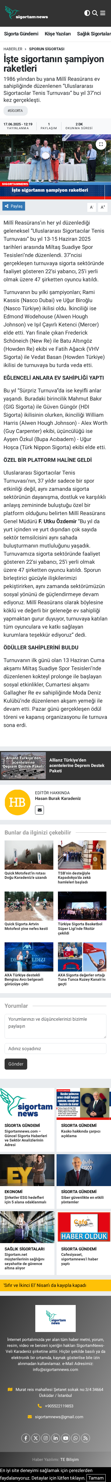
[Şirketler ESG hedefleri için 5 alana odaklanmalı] (27, 1170)
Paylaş (17, 206)
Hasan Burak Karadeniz (58, 798)
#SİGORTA (15, 111)
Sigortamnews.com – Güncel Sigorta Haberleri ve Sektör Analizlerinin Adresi (26, 1138)
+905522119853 (59, 1406)
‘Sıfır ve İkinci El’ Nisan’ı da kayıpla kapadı (45, 1285)
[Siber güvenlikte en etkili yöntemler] (84, 1170)
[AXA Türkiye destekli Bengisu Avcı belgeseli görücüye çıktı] (29, 956)
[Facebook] (25, 1438)
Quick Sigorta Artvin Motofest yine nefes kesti (26, 926)
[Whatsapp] (75, 1438)
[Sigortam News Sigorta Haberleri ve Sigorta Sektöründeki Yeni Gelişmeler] (27, 13)
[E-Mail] (39, 810)
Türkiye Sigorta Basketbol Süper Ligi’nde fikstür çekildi (80, 928)
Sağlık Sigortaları (24, 1249)
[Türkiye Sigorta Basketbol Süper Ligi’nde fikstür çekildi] (82, 905)
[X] (35, 1438)
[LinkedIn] (55, 1438)
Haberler (13, 49)
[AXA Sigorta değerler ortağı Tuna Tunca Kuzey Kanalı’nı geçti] (82, 956)
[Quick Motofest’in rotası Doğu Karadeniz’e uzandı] (29, 854)
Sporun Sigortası (46, 49)
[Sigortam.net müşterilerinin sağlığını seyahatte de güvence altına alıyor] (27, 1227)
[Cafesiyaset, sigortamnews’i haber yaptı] (84, 1227)
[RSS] (85, 1438)
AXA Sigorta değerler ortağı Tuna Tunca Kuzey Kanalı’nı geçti (82, 979)
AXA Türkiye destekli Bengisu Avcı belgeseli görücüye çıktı (24, 979)
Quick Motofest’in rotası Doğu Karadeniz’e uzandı (26, 875)
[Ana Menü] (102, 13)
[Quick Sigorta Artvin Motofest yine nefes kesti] (29, 905)
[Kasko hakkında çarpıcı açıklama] (84, 1104)
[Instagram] (45, 1438)
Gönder (15, 1064)
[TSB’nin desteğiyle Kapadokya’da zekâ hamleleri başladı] (82, 854)
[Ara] (95, 13)
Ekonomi (13, 1191)
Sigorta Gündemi (21, 33)
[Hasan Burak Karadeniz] (17, 802)
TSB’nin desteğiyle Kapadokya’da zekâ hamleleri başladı (74, 877)
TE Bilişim (69, 1459)
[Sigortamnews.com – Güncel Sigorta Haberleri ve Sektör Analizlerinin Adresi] (27, 1104)
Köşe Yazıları (58, 33)
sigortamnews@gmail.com (59, 1416)
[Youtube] (65, 1438)
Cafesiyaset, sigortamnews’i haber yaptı (79, 1259)
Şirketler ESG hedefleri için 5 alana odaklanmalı (25, 1199)
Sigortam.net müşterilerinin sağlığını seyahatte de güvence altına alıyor (24, 1261)
